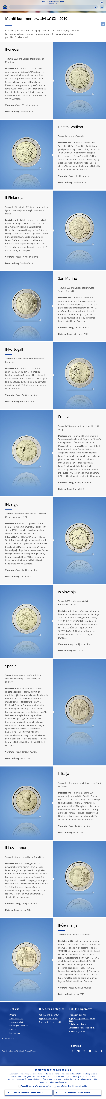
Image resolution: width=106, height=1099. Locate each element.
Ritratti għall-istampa (18, 1026)
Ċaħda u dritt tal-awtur (49, 1015)
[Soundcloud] (95, 1050)
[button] (101, 2)
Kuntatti (12, 1029)
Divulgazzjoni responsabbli (51, 1022)
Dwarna (12, 1015)
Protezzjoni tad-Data (78, 1015)
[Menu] (102, 7)
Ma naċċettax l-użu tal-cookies (77, 1093)
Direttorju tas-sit (9, 1038)
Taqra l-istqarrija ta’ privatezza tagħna (36, 1086)
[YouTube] (89, 1050)
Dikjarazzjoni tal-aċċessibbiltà (82, 1028)
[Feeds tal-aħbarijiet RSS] (101, 1050)
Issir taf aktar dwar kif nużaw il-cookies (72, 1086)
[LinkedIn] (78, 1050)
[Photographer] (92, 94)
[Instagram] (84, 1050)
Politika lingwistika (77, 1032)
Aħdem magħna (16, 1019)
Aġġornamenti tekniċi (48, 1019)
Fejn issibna (14, 1033)
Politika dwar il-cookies (79, 1024)
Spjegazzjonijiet (16, 1022)
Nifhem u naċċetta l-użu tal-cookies (28, 1093)
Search (95, 7)
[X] (72, 1050)
